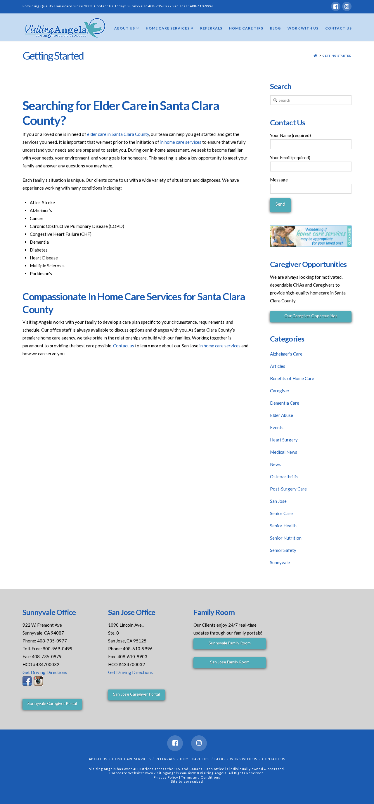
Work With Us (243, 759)
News (275, 464)
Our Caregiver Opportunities (310, 315)
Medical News (283, 452)
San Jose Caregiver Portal (136, 694)
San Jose (278, 501)
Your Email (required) (290, 157)
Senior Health (283, 525)
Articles (277, 366)
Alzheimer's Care (286, 353)
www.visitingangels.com (166, 773)
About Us (98, 759)
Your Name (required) (290, 135)
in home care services (180, 142)
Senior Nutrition (286, 537)
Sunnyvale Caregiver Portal (52, 703)
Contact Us (273, 759)
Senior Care (281, 513)
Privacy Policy (166, 777)
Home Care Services (131, 759)
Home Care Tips (194, 759)
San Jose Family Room (230, 661)
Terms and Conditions (200, 777)
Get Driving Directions (44, 672)
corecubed (193, 781)
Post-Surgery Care (288, 488)
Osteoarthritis (284, 476)
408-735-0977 (160, 6)
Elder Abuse (281, 415)
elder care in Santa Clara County (118, 134)
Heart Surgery (284, 439)
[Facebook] (335, 6)
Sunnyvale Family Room (230, 642)
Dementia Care (284, 403)
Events (276, 427)
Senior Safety (283, 550)
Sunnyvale (280, 562)
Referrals (165, 759)
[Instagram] (347, 6)
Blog (219, 759)
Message (279, 179)
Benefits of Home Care (292, 378)
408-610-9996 (201, 6)
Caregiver (280, 390)
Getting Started (337, 55)
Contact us (123, 345)
